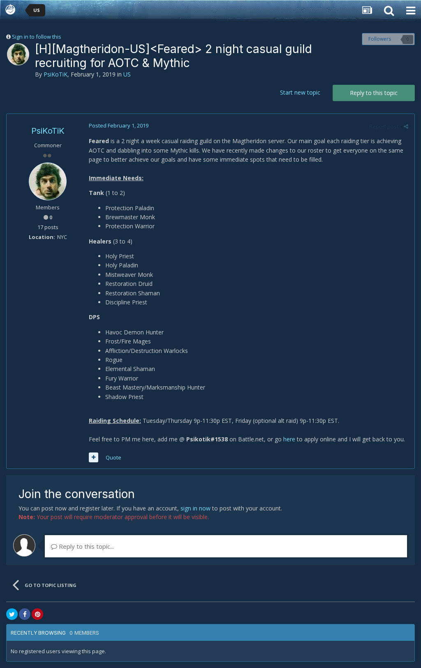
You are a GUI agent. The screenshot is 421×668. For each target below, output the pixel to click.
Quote (113, 457)
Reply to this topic (374, 93)
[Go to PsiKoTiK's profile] (18, 54)
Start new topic (300, 92)
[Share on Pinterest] (37, 614)
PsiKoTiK (55, 74)
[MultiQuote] (93, 457)
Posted (118, 125)
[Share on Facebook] (24, 614)
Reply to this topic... (85, 546)
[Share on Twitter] (12, 614)
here (289, 439)
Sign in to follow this (36, 36)
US (127, 74)
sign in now (195, 508)
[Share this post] (406, 126)
